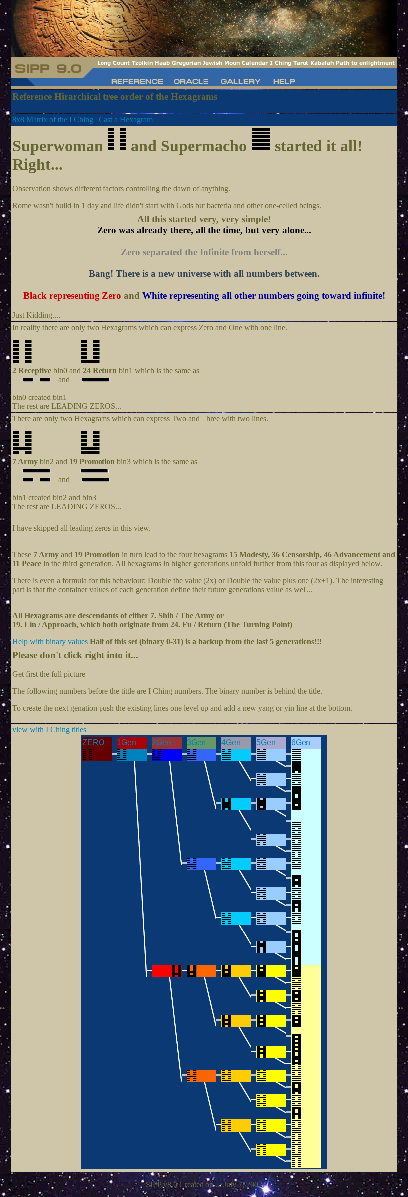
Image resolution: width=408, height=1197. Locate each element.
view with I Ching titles (49, 729)
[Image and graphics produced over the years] (240, 83)
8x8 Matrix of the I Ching (52, 119)
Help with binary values (50, 641)
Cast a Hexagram (126, 119)
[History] (138, 83)
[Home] (191, 83)
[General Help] (283, 83)
